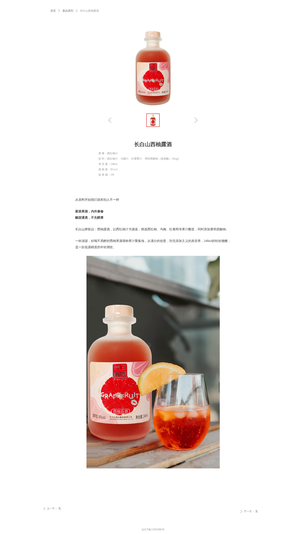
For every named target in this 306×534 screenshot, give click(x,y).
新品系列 (67, 10)
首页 (53, 10)
